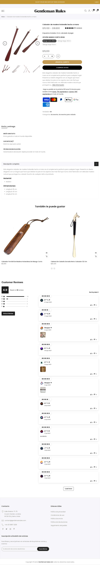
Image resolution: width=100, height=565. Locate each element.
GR (51, 112)
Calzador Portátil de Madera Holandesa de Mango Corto (21, 262)
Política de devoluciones (59, 522)
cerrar (97, 2)
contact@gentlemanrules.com (15, 520)
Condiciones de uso (57, 515)
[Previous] (5, 43)
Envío (58, 33)
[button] (73, 28)
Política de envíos (57, 519)
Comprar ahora (62, 68)
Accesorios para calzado (67, 115)
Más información (58, 85)
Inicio (3, 17)
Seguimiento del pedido (59, 525)
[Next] (38, 43)
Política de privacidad (58, 512)
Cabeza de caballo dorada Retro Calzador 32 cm (69, 262)
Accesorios (54, 115)
